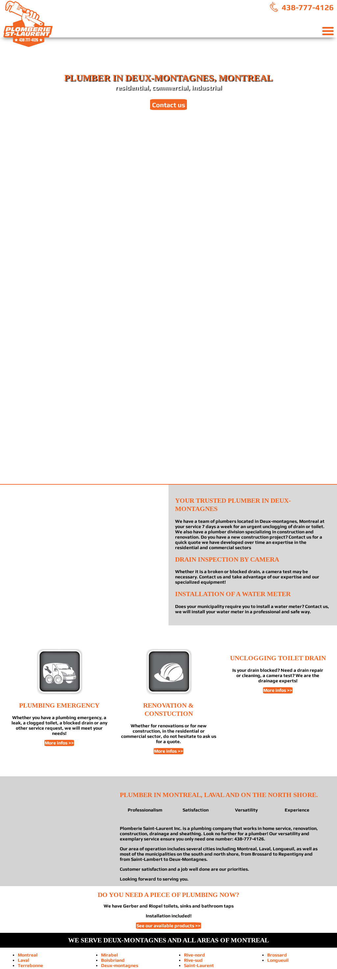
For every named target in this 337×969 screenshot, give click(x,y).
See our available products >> (168, 925)
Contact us (168, 104)
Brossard (277, 954)
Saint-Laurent (199, 965)
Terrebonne (30, 965)
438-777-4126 (307, 7)
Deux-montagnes (119, 965)
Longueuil (278, 960)
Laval (23, 960)
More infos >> (59, 743)
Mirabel (109, 954)
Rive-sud (193, 960)
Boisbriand (113, 960)
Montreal (28, 954)
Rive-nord (194, 954)
